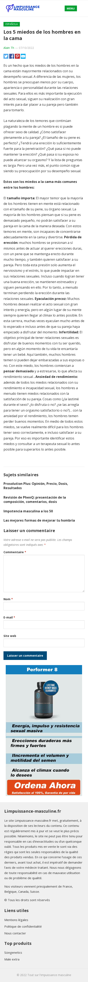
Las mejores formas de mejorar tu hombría (39, 520)
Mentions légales (16, 920)
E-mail (9, 617)
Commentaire (14, 552)
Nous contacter (15, 933)
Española (12, 24)
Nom (8, 599)
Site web (9, 636)
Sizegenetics (13, 952)
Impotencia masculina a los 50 (28, 511)
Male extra (11, 959)
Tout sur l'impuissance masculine (49, 975)
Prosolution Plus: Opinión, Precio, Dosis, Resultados (35, 485)
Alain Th (8, 48)
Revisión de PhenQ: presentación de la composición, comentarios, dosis (34, 499)
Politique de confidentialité (23, 926)
